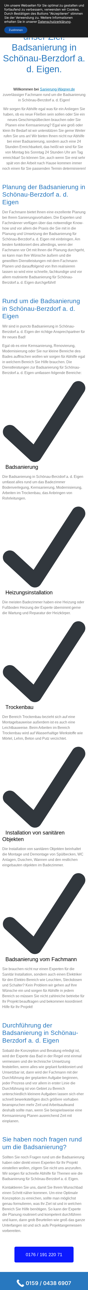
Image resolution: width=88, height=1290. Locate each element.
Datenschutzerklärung (54, 21)
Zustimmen (16, 30)
